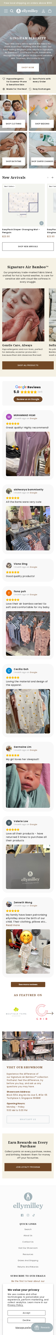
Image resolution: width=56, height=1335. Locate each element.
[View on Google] (9, 417)
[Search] (12, 11)
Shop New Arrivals (28, 246)
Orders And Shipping (28, 1260)
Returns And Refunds (28, 1267)
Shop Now (28, 67)
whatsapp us (28, 1119)
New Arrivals (14, 177)
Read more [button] (13, 925)
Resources (28, 1254)
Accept (26, 1312)
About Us (28, 1235)
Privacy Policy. (15, 1305)
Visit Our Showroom (28, 1248)
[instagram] (28, 1215)
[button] (6, 11)
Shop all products (28, 365)
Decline (26, 1320)
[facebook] (22, 1215)
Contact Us (28, 1242)
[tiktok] (34, 1215)
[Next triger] (50, 1015)
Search (28, 1229)
